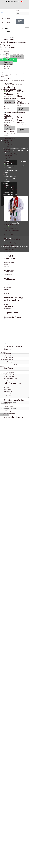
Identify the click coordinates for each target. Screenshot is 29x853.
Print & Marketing (9, 37)
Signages (7, 344)
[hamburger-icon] (27, 27)
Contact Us (9, 33)
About (8, 31)
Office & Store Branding (11, 222)
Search (17, 10)
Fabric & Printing (9, 183)
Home (6, 28)
